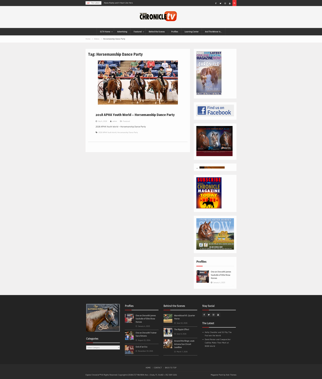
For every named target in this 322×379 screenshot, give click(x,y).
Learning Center (192, 31)
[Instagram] (225, 3)
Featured (138, 31)
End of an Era (141, 346)
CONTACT (158, 367)
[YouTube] (230, 3)
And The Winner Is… (213, 31)
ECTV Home (105, 31)
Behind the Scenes (157, 31)
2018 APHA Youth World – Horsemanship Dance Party (135, 115)
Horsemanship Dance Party (127, 132)
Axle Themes (231, 375)
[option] (126, 3)
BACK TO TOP (170, 367)
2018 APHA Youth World (107, 132)
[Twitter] (220, 3)
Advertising (122, 31)
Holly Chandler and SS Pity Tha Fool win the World (124, 3)
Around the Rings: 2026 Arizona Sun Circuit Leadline (184, 344)
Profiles (174, 31)
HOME (148, 367)
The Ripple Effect (181, 329)
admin (114, 121)
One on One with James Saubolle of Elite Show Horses (221, 274)
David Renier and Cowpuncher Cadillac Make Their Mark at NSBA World (218, 342)
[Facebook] (216, 3)
